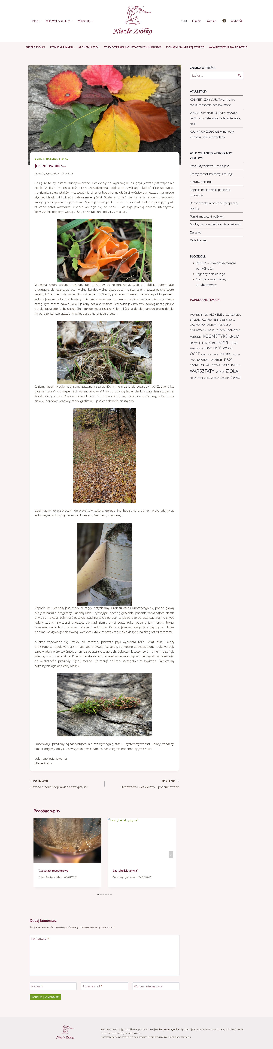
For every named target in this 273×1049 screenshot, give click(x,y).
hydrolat (212, 330)
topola (235, 365)
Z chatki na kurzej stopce (185, 47)
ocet (195, 353)
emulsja (225, 324)
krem (233, 336)
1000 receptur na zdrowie (228, 47)
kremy (194, 343)
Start (184, 21)
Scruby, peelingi (201, 182)
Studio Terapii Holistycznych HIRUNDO (132, 47)
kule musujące (208, 343)
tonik (225, 365)
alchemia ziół (233, 314)
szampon (197, 365)
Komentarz (40, 939)
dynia (231, 319)
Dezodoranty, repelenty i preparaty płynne (214, 205)
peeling (225, 354)
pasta (215, 354)
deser (223, 319)
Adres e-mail (92, 986)
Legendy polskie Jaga (210, 274)
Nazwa (37, 986)
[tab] (98, 894)
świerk (225, 378)
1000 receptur (199, 314)
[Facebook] (224, 20)
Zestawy (195, 232)
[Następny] (171, 854)
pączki (236, 354)
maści (208, 348)
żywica (236, 378)
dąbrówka (197, 324)
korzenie (195, 336)
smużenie (216, 359)
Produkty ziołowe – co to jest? (210, 166)
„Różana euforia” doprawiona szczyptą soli (59, 784)
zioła (231, 371)
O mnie (196, 21)
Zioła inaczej (198, 240)
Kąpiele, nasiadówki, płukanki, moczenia (210, 192)
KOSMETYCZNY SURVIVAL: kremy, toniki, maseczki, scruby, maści (212, 102)
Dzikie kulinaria (61, 47)
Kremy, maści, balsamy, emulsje (211, 174)
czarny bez (210, 319)
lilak (234, 343)
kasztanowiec (230, 330)
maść (217, 348)
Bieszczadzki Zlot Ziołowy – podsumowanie (150, 784)
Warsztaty (202, 371)
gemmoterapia (198, 330)
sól (208, 365)
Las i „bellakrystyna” (125, 870)
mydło (227, 348)
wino (220, 372)
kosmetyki (215, 336)
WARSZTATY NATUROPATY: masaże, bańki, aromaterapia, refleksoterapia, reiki (215, 118)
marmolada (196, 348)
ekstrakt (212, 324)
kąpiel (223, 342)
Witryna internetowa (148, 986)
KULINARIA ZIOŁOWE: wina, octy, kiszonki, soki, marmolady (212, 134)
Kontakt (211, 21)
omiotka (206, 354)
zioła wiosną (211, 378)
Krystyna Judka (49, 173)
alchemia (216, 314)
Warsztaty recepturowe (53, 870)
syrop (228, 359)
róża (192, 359)
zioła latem (196, 378)
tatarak (216, 365)
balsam (195, 319)
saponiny (203, 359)
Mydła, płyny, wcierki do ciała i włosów (215, 224)
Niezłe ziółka (35, 47)
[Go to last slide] (38, 854)
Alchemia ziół (88, 47)
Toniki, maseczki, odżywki (207, 216)
